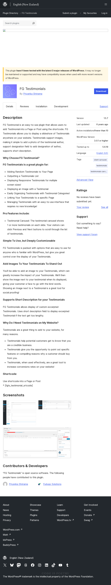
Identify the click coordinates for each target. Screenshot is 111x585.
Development (61, 106)
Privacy (7, 520)
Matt (7, 534)
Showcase (35, 504)
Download (101, 91)
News (6, 510)
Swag (88, 520)
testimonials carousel (99, 171)
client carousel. (100, 160)
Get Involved (91, 504)
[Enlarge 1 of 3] (32, 404)
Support (104, 106)
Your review (83, 207)
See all (104, 207)
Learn (60, 504)
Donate (89, 515)
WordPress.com (13, 529)
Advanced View (85, 179)
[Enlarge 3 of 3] (67, 431)
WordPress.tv (65, 520)
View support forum (87, 234)
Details (9, 106)
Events (87, 510)
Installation (41, 106)
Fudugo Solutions (52, 484)
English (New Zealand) (22, 557)
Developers (63, 515)
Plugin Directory (10, 13)
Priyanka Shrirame (32, 93)
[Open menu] (106, 4)
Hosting (7, 515)
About (6, 504)
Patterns (34, 520)
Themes (34, 510)
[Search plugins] (33, 23)
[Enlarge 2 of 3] (67, 404)
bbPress (9, 539)
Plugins (33, 515)
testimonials (102, 165)
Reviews (24, 106)
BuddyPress (11, 544)
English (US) (102, 153)
